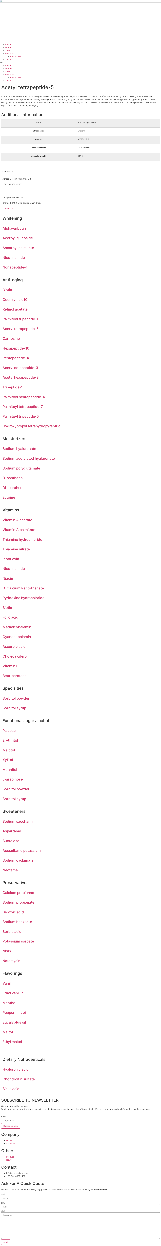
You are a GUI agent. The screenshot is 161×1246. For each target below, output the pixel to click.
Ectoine (9, 497)
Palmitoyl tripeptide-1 (20, 319)
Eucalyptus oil (14, 1022)
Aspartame (12, 831)
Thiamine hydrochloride (22, 539)
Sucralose (11, 841)
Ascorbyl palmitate (18, 248)
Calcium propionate (19, 893)
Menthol (9, 1003)
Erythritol (10, 740)
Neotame (10, 870)
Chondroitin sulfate (19, 1079)
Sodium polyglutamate (21, 468)
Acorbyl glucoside (18, 238)
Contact (9, 59)
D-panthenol (13, 478)
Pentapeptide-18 (16, 358)
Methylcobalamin (17, 627)
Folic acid (10, 617)
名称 (3, 1194)
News (7, 50)
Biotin (7, 290)
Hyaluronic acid (16, 1069)
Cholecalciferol (15, 656)
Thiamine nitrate (16, 549)
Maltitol (9, 750)
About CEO (15, 56)
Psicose (9, 730)
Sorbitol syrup (14, 708)
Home (8, 44)
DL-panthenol (14, 488)
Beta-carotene (15, 676)
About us (9, 53)
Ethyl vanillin (13, 993)
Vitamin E (10, 666)
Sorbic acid (12, 931)
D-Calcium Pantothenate (23, 588)
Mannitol (10, 769)
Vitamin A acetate (17, 520)
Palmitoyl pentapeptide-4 (24, 397)
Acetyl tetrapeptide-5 (20, 329)
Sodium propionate (18, 902)
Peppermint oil (15, 1012)
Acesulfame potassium (22, 850)
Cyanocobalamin (17, 637)
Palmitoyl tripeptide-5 (21, 416)
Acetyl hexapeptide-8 (21, 377)
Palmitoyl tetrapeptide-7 (23, 407)
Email (3, 1117)
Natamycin (11, 961)
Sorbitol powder (16, 698)
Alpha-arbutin (14, 228)
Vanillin (9, 983)
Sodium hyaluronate (19, 449)
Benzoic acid (13, 912)
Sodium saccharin (18, 821)
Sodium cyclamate (18, 860)
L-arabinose (13, 779)
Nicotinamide (14, 257)
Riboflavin (11, 559)
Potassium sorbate (18, 941)
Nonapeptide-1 (15, 267)
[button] (80, 62)
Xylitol (8, 760)
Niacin (8, 578)
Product (9, 47)
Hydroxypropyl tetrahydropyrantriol (32, 426)
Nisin (7, 951)
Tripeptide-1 (13, 387)
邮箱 (3, 1203)
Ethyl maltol (12, 1042)
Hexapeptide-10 (16, 348)
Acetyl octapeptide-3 (20, 368)
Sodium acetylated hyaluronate (29, 458)
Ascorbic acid (14, 646)
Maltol (8, 1032)
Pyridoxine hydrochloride (23, 598)
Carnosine (11, 338)
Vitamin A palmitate (19, 530)
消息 (3, 1211)
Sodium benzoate (17, 922)
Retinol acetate (15, 309)
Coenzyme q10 (15, 299)
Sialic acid (11, 1089)
